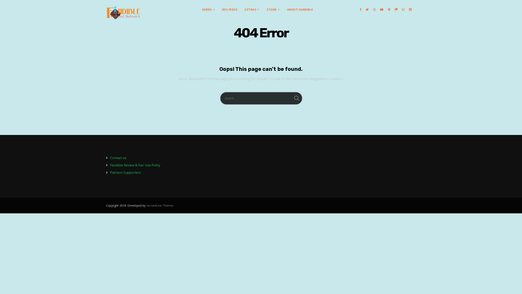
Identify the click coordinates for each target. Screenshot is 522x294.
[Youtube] (382, 9)
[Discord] (410, 9)
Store (272, 9)
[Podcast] (389, 9)
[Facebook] (361, 9)
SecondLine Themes (159, 205)
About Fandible (300, 9)
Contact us (118, 158)
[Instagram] (374, 9)
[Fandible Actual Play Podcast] (123, 13)
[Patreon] (396, 9)
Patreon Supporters (125, 172)
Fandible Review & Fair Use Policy (135, 165)
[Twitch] (403, 9)
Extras (250, 9)
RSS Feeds (230, 9)
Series (207, 9)
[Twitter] (367, 9)
